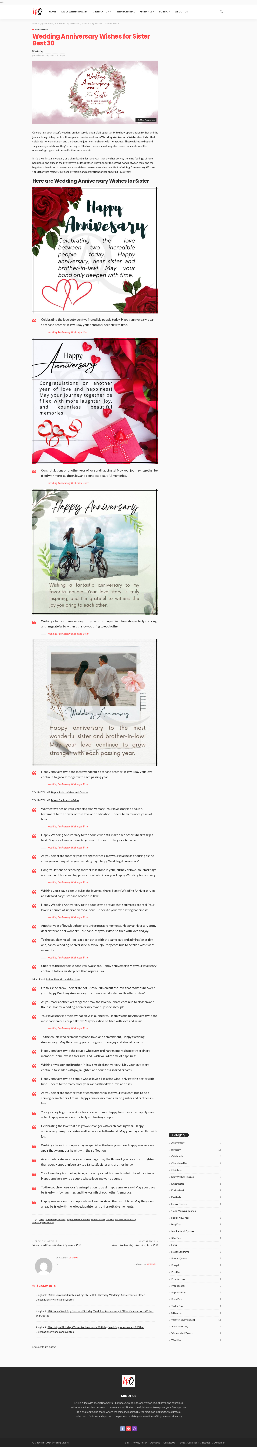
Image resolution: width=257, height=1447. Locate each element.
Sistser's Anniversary (125, 1219)
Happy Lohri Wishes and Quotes (69, 792)
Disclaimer (219, 1442)
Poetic (163, 11)
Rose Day (196, 1299)
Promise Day (196, 1278)
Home (52, 11)
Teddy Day (196, 1306)
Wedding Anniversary (43, 1222)
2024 (41, 1219)
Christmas (196, 1169)
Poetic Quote (98, 1219)
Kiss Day (196, 1238)
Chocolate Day (196, 1163)
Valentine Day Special (196, 1319)
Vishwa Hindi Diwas (196, 1333)
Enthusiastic (196, 1190)
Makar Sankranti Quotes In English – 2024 (135, 1245)
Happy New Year (196, 1217)
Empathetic (196, 1183)
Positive (196, 1272)
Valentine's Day (196, 1326)
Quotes (110, 1219)
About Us (181, 11)
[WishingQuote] (128, 1380)
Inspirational (125, 11)
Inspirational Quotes (196, 1231)
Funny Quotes (196, 1203)
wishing (39, 51)
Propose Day (196, 1285)
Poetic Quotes (196, 1258)
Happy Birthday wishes (78, 1219)
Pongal (196, 1265)
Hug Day (196, 1224)
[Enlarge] (153, 191)
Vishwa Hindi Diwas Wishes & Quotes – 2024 (56, 1245)
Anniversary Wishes (56, 1219)
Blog (127, 1442)
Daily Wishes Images (74, 11)
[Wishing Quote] (37, 11)
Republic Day (196, 1292)
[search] (221, 12)
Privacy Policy (140, 1442)
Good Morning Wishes (196, 1210)
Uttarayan (196, 1312)
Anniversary (41, 29)
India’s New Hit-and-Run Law (63, 979)
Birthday (196, 1149)
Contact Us (169, 1442)
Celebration (101, 11)
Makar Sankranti (196, 1251)
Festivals (146, 11)
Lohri (196, 1244)
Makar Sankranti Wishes (65, 800)
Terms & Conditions (188, 1442)
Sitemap (206, 1442)
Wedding (196, 1340)
